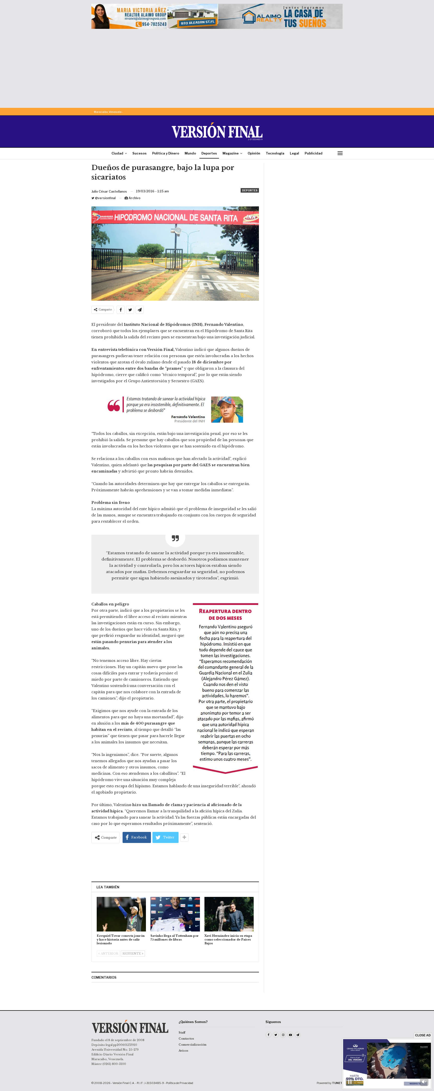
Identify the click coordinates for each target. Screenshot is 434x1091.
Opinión (254, 153)
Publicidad (313, 153)
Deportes (209, 153)
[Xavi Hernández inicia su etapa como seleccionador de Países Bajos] (229, 914)
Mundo (190, 153)
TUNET (337, 1083)
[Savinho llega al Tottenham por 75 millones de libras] (175, 914)
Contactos (186, 1038)
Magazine (231, 153)
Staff (182, 1032)
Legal (294, 153)
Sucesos (139, 153)
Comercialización (192, 1044)
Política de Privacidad (179, 1083)
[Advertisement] (217, 66)
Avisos (183, 1050)
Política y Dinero (165, 153)
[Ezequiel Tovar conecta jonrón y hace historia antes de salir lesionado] (121, 914)
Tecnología (275, 153)
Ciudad (117, 153)
